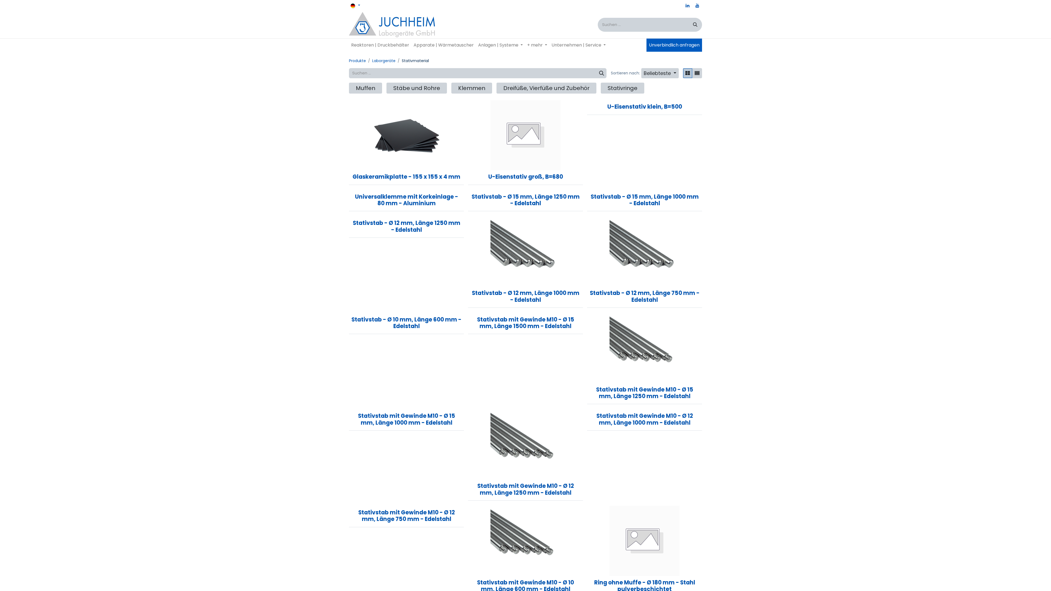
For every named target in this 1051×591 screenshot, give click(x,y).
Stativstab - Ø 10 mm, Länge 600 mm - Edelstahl (406, 323)
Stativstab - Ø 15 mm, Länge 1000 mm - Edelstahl (645, 200)
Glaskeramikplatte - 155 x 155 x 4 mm (406, 177)
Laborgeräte (383, 60)
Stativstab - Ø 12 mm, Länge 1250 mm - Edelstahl (406, 226)
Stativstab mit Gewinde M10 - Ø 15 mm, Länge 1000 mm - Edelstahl (406, 419)
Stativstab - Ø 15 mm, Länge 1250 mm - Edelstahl (526, 200)
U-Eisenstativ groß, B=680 (525, 177)
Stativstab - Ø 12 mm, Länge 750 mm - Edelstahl (645, 296)
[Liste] (697, 73)
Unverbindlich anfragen (674, 45)
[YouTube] (697, 5)
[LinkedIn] (687, 5)
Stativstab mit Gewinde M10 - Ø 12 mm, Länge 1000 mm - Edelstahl (644, 419)
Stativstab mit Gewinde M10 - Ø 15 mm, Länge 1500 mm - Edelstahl (525, 323)
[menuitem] (380, 45)
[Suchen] (695, 25)
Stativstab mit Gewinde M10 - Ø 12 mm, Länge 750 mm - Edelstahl (406, 516)
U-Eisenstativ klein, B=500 (644, 107)
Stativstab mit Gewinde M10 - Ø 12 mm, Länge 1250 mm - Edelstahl (525, 489)
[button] (660, 73)
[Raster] (687, 73)
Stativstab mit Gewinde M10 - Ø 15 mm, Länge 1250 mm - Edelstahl (644, 393)
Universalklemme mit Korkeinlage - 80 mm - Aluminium (406, 200)
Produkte (357, 60)
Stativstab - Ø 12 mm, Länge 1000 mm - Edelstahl (525, 296)
